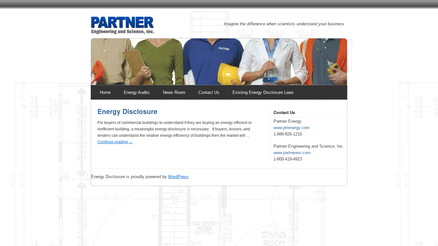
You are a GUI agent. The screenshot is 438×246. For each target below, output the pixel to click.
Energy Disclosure (127, 111)
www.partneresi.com (292, 152)
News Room (174, 92)
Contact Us (208, 92)
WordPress (178, 176)
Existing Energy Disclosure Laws (263, 92)
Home (105, 92)
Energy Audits (137, 92)
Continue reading (115, 142)
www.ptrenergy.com (291, 127)
